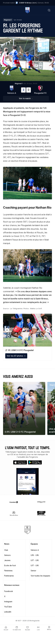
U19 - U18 (35, 555)
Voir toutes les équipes (40, 576)
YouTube (8, 607)
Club (6, 550)
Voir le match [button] (25, 98)
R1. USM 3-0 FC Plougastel (21, 431)
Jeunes (7, 560)
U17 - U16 (35, 560)
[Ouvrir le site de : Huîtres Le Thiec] (41, 502)
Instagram (8, 601)
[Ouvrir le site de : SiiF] (41, 513)
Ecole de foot (10, 565)
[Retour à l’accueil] (27, 10)
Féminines (8, 570)
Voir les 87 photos (15, 356)
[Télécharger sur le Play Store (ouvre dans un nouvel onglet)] (35, 462)
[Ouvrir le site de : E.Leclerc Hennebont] (13, 502)
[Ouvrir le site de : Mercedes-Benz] (13, 513)
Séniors (7, 555)
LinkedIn (7, 612)
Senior (33, 570)
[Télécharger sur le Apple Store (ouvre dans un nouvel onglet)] (20, 462)
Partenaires (9, 576)
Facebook (8, 591)
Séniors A (35, 550)
